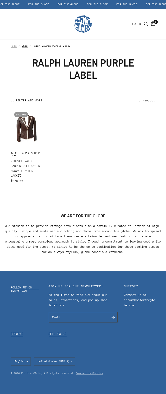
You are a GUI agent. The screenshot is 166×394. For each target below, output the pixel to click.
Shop (25, 45)
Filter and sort (29, 100)
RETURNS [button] (17, 333)
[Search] (146, 24)
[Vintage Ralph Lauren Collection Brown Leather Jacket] (26, 128)
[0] (152, 24)
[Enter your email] (113, 317)
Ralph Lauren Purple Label (25, 154)
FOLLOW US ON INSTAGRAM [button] (21, 287)
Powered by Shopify (89, 373)
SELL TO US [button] (58, 333)
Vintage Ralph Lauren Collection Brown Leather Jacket (25, 168)
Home (14, 45)
